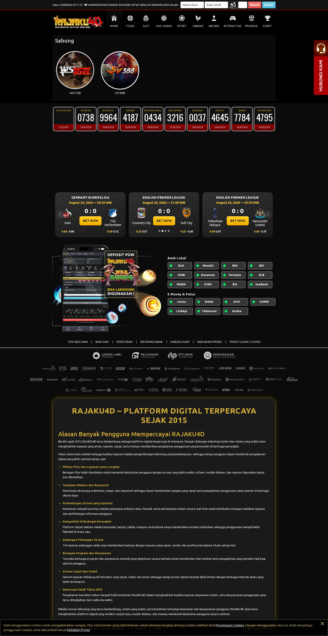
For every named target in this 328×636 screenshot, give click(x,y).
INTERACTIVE (232, 26)
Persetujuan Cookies (230, 625)
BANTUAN (102, 341)
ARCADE (214, 26)
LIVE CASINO (164, 26)
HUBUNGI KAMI (179, 341)
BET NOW (121, 220)
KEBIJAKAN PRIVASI (209, 341)
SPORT (182, 26)
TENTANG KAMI (77, 341)
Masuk (254, 5)
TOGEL (130, 26)
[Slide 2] (162, 231)
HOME (114, 26)
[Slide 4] (169, 231)
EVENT (267, 26)
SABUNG (198, 26)
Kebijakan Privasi (78, 630)
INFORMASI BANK (151, 341)
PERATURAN (124, 341)
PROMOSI (251, 26)
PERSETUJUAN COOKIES (245, 341)
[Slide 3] (165, 231)
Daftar (269, 5)
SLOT (146, 26)
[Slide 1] (159, 231)
